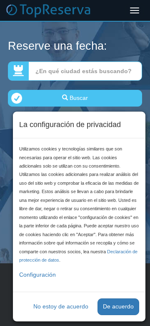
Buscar (78, 97)
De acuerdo (118, 306)
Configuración (37, 274)
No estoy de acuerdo (60, 306)
